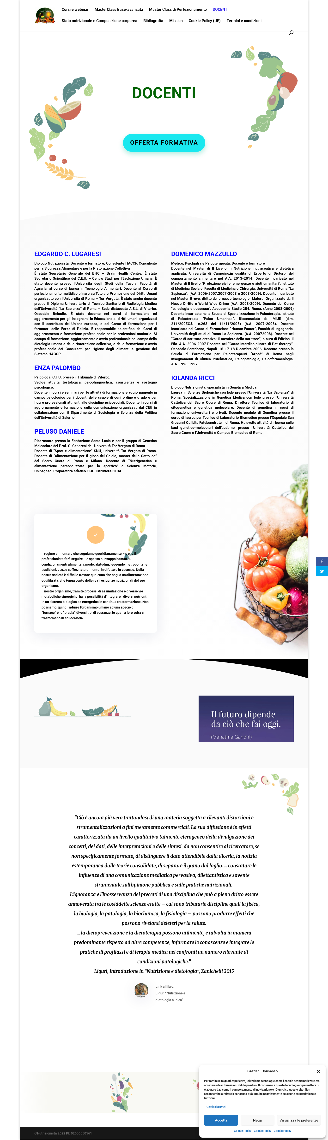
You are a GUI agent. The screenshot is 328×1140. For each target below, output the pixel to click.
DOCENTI (221, 10)
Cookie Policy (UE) (205, 21)
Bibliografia (153, 21)
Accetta (221, 1120)
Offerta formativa (164, 142)
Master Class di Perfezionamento (178, 10)
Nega (257, 1120)
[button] (318, 1071)
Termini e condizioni (244, 21)
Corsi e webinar (75, 10)
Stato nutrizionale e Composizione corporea (99, 21)
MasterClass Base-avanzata (119, 10)
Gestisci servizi (216, 1107)
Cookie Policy (242, 1131)
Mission (176, 21)
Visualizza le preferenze (298, 1120)
